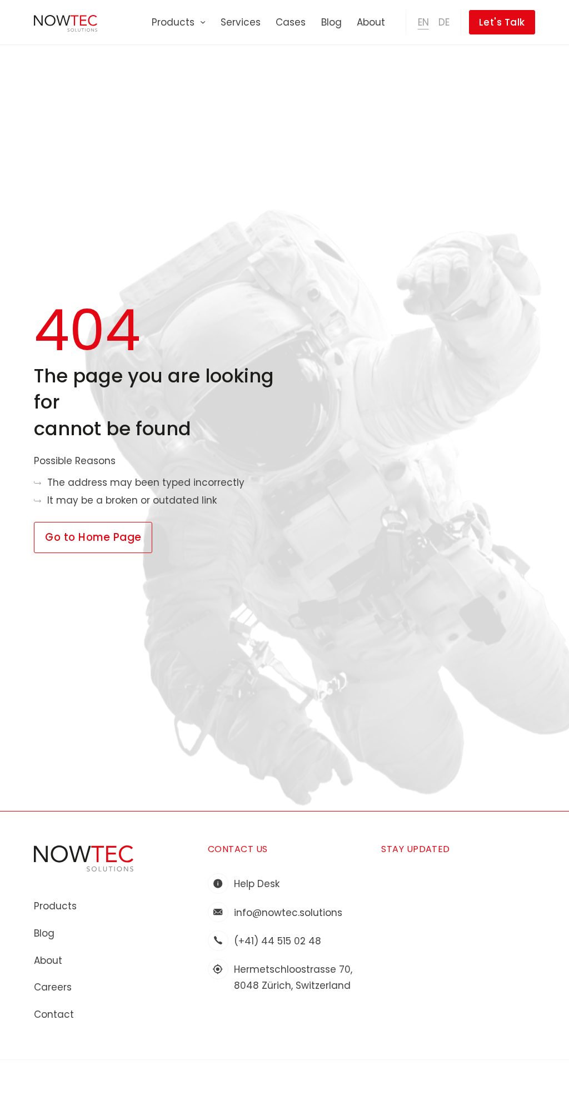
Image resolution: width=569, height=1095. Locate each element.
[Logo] (83, 858)
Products (173, 22)
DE (444, 22)
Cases (291, 22)
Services (241, 22)
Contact (54, 1014)
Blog (331, 22)
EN (423, 22)
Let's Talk (502, 22)
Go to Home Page (93, 537)
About (371, 22)
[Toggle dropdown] (203, 22)
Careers (53, 987)
